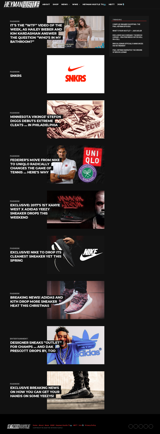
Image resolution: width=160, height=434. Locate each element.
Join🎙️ (121, 4)
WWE (75, 4)
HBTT (112, 4)
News (64, 4)
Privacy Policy (90, 425)
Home (35, 425)
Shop (56, 4)
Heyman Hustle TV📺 (94, 4)
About (46, 4)
